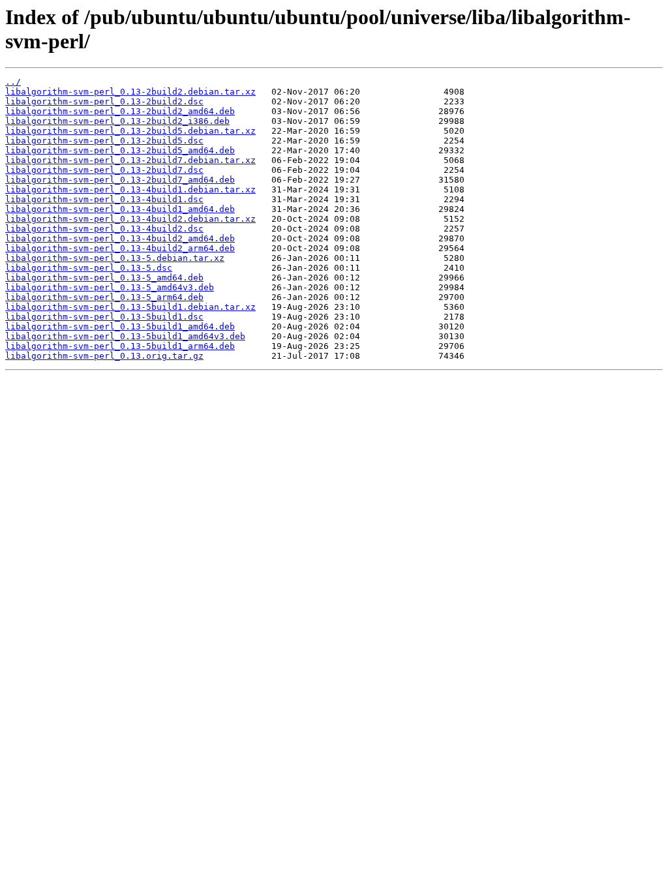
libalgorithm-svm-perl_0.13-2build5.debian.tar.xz (130, 131)
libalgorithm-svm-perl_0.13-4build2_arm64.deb (120, 248)
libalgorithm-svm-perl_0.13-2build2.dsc (104, 101)
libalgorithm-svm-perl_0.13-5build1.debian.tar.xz (130, 307)
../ (13, 82)
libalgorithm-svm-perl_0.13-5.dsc (88, 268)
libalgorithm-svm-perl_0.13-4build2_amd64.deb (120, 238)
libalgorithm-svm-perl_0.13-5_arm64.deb (104, 297)
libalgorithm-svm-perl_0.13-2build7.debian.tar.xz (130, 160)
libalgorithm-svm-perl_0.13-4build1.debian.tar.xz (130, 189)
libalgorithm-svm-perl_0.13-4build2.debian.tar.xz (130, 219)
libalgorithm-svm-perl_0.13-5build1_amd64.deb (120, 326)
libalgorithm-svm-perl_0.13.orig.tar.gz (104, 356)
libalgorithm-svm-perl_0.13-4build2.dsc (104, 229)
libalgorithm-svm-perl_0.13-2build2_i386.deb (117, 121)
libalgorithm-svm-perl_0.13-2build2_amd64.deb (120, 111)
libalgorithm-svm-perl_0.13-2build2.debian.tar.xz (130, 92)
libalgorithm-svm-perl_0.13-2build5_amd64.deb (120, 150)
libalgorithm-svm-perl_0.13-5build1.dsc (104, 317)
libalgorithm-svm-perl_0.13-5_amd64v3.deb (109, 287)
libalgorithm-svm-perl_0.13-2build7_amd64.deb (120, 180)
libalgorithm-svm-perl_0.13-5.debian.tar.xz (114, 258)
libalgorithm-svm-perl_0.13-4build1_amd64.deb (120, 209)
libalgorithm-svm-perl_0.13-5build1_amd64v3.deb (125, 336)
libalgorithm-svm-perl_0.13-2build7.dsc (104, 170)
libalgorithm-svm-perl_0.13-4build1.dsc (104, 199)
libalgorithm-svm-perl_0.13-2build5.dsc (104, 140)
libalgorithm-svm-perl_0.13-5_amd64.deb (104, 277)
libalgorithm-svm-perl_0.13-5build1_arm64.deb (120, 346)
